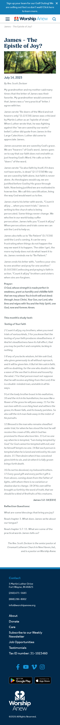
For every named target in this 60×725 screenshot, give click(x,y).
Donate (14, 621)
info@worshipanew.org (22, 605)
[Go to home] (31, 19)
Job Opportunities (21, 642)
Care (12, 627)
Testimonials (17, 648)
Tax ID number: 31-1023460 (28, 653)
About (13, 616)
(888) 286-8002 (18, 599)
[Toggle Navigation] (7, 19)
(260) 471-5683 (18, 593)
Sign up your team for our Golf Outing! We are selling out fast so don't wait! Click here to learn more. (30, 7)
